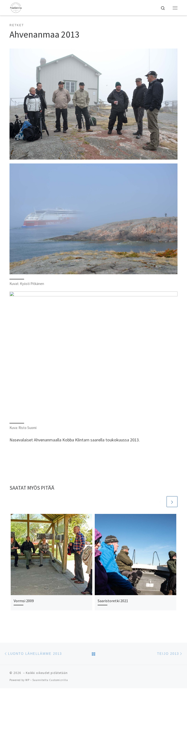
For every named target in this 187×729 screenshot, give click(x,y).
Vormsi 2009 (24, 600)
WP (27, 680)
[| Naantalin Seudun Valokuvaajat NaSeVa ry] (15, 7)
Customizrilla (58, 680)
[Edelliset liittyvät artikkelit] (160, 501)
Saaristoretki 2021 (113, 600)
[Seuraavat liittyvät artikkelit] (172, 501)
